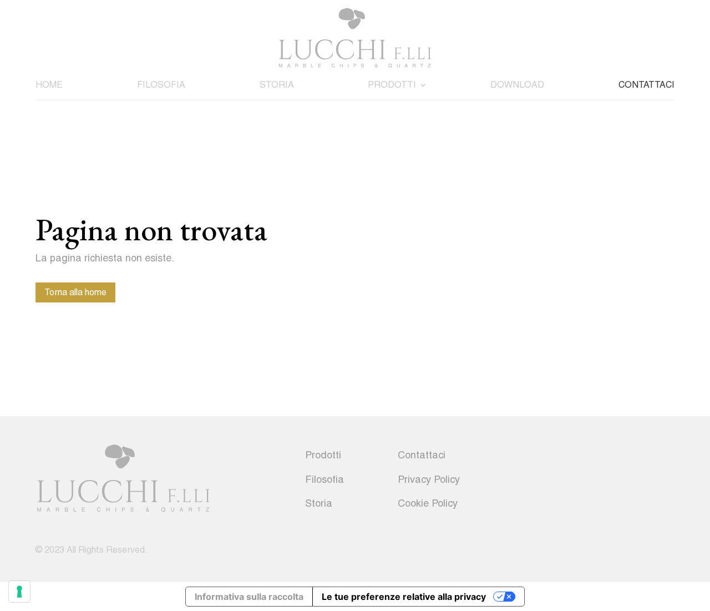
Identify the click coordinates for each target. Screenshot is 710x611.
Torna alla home (75, 292)
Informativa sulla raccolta (249, 596)
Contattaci (646, 84)
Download (517, 84)
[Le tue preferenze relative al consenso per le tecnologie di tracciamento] (19, 591)
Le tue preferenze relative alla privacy (404, 596)
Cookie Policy (428, 503)
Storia (277, 84)
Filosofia (161, 84)
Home (49, 84)
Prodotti (392, 84)
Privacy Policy (429, 479)
